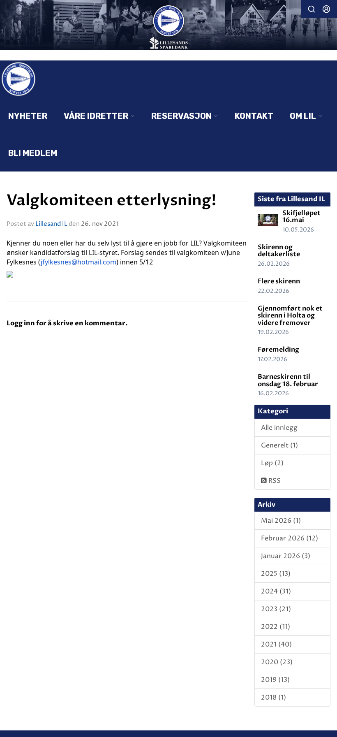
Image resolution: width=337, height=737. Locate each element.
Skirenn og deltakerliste (279, 251)
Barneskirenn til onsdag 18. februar (288, 380)
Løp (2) (272, 463)
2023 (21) (276, 609)
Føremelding (278, 349)
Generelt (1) (279, 445)
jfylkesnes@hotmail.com (78, 262)
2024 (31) (276, 591)
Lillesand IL (51, 224)
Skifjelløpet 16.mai (301, 217)
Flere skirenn (279, 281)
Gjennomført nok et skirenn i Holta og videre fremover (290, 315)
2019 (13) (275, 679)
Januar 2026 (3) (285, 556)
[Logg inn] (326, 9)
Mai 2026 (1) (281, 520)
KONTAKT (254, 116)
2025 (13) (276, 573)
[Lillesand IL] (168, 26)
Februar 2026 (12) (289, 538)
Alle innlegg (279, 427)
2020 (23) (277, 662)
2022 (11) (275, 626)
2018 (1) (273, 697)
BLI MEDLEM (32, 153)
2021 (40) (276, 644)
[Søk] (311, 9)
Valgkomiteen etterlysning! (112, 200)
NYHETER (27, 116)
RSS (274, 480)
